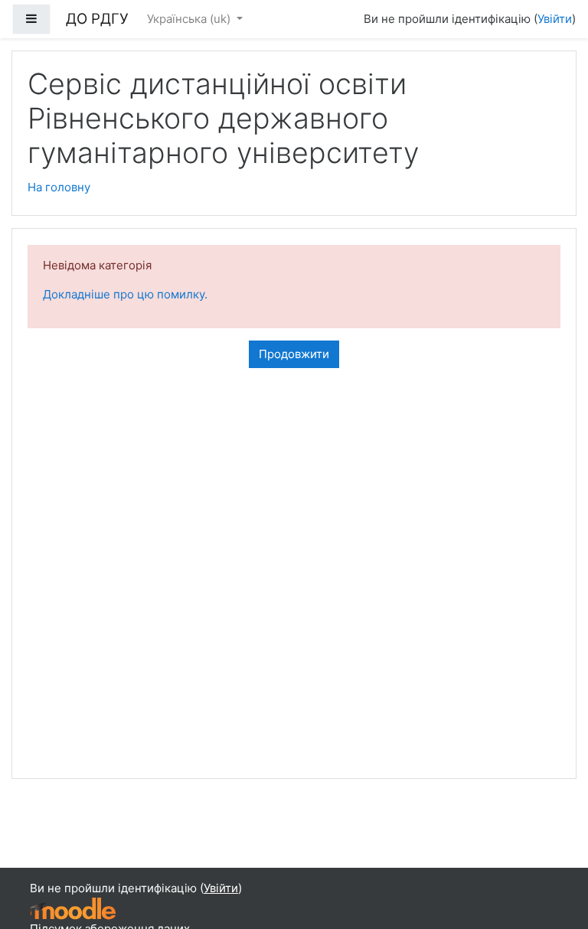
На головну (59, 187)
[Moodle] (73, 908)
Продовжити (294, 354)
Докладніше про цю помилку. (125, 294)
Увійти (554, 18)
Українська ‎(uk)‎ (190, 18)
